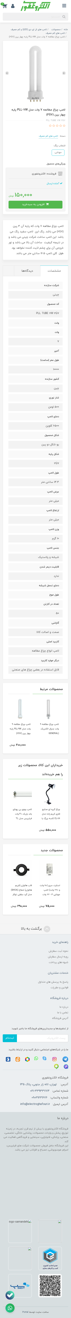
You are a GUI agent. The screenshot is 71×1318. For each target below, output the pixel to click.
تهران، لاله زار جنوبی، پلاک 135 (38, 1084)
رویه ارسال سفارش (58, 956)
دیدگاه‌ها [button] (27, 271)
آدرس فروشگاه (60, 1018)
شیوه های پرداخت (58, 962)
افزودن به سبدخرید (34, 204)
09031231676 (39, 1098)
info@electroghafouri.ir (35, 1104)
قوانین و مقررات (59, 987)
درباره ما (64, 1007)
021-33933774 (40, 1091)
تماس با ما (62, 1012)
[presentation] (64, 73)
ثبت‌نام (10, 1038)
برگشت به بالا (32, 928)
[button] (7, 6)
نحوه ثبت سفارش (58, 951)
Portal (25, 1312)
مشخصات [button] (54, 271)
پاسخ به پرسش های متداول (53, 982)
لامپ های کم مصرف (48, 136)
